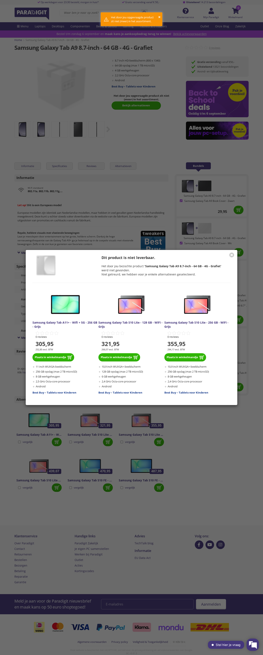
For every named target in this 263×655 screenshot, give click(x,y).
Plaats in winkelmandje (50, 357)
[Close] (231, 254)
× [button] (159, 17)
